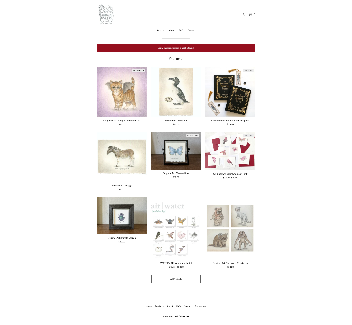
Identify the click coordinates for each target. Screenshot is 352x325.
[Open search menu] (243, 14)
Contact (191, 30)
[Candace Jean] (106, 14)
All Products (176, 278)
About (171, 30)
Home (149, 306)
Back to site (200, 306)
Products (159, 306)
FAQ (181, 30)
